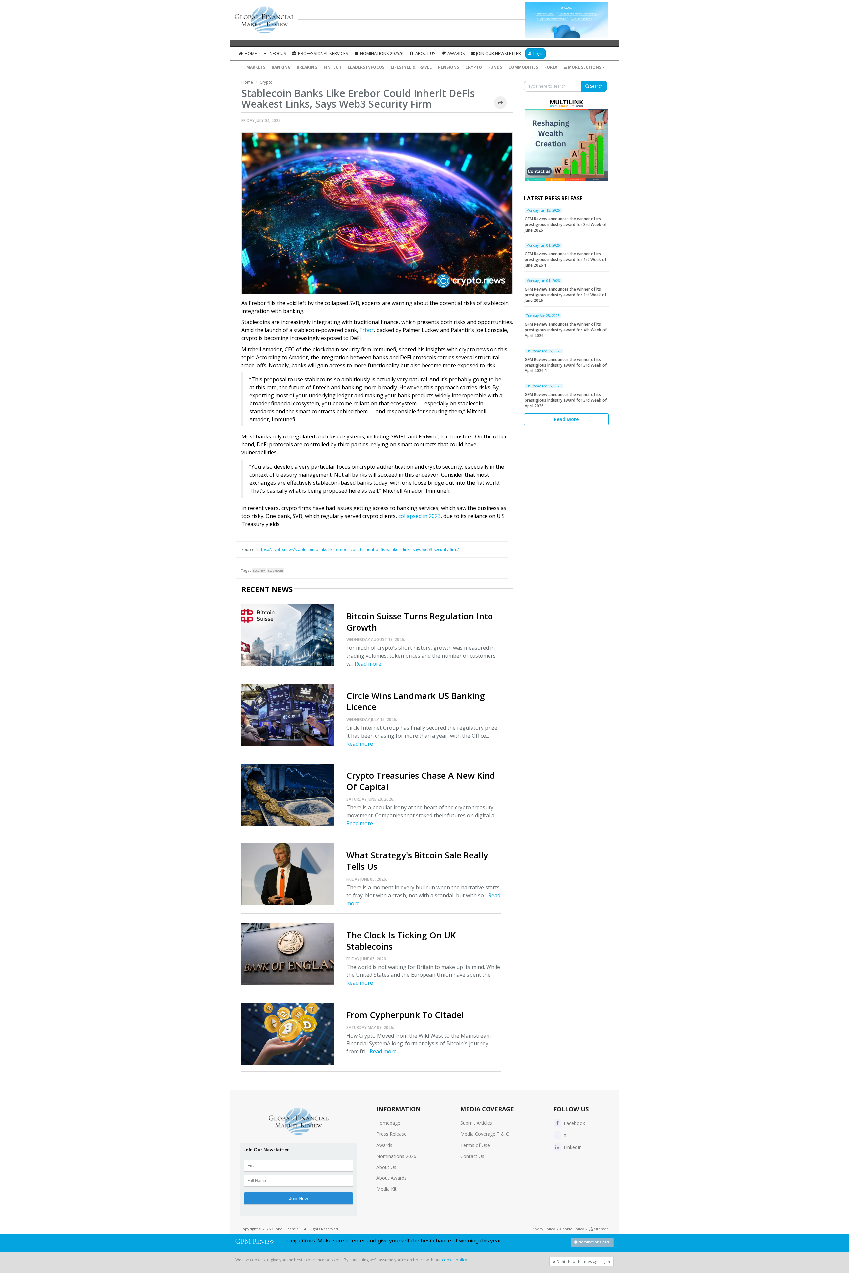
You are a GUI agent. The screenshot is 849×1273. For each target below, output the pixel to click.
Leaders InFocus (366, 67)
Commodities (523, 67)
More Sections (584, 67)
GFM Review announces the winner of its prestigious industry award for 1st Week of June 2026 (565, 294)
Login (538, 53)
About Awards (391, 1178)
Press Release (391, 1134)
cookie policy (454, 1260)
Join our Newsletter (498, 53)
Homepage (388, 1123)
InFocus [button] (277, 53)
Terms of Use (475, 1145)
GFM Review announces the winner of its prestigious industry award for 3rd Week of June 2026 (566, 224)
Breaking (307, 67)
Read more (368, 663)
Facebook (573, 1123)
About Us (425, 53)
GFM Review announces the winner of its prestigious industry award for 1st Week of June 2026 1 (565, 259)
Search (596, 86)
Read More (566, 419)
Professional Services (322, 53)
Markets (255, 67)
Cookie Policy (572, 1228)
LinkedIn (572, 1147)
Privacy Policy (542, 1228)
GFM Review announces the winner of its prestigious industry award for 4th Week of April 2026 (566, 329)
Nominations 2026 (396, 1156)
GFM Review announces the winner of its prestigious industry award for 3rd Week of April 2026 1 (566, 365)
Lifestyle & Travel (411, 67)
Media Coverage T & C (484, 1134)
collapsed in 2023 (419, 516)
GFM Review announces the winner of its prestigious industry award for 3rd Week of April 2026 (566, 400)
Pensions (448, 67)
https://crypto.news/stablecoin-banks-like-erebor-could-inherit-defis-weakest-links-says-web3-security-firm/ (358, 549)
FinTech (332, 67)
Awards (455, 53)
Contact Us (472, 1156)
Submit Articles (476, 1123)
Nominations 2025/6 (381, 53)
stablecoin (275, 571)
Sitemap (601, 1228)
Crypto (473, 67)
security (259, 571)
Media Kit (386, 1189)
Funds (495, 67)
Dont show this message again (583, 1261)
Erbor (366, 330)
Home (250, 53)
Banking (281, 67)
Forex (550, 67)
